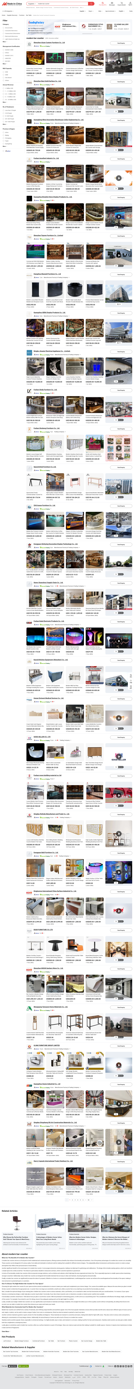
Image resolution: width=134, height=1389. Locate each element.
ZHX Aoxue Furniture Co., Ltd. (44, 505)
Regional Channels (98, 1375)
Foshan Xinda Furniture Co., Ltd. (45, 390)
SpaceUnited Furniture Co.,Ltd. (45, 467)
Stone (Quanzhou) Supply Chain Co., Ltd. (48, 583)
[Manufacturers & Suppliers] (12, 4)
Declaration (67, 1380)
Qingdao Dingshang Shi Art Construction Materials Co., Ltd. (55, 1122)
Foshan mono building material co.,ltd (47, 775)
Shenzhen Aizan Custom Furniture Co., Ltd (49, 43)
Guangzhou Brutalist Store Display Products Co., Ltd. (53, 197)
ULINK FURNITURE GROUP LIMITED (47, 1045)
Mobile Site (77, 1371)
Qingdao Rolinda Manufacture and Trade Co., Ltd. (52, 814)
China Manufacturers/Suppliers (42, 1375)
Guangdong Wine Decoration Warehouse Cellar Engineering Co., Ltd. (59, 120)
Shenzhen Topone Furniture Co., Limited (48, 235)
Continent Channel (78, 1375)
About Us (56, 1371)
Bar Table (51, 1341)
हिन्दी (89, 1377)
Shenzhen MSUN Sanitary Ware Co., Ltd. (48, 968)
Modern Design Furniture (22, 1341)
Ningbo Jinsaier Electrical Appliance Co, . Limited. (52, 351)
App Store (12, 1366)
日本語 (84, 1377)
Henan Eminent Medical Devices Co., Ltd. (49, 698)
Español (27, 1377)
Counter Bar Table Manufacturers (12, 1356)
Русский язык (47, 1377)
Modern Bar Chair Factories (71, 1351)
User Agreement (59, 1380)
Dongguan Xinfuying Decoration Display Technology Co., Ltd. (56, 544)
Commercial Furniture (38, 1341)
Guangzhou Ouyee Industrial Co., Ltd (47, 1084)
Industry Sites (88, 1375)
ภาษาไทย (94, 1377)
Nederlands (67, 1377)
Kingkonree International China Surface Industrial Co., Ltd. (55, 891)
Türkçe (99, 1377)
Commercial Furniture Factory (61, 7)
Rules (131, 11)
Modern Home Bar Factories (51, 1351)
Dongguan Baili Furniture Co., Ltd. (46, 852)
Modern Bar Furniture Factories (31, 1351)
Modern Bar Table (101, 1341)
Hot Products (20, 1375)
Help (99, 11)
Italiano (55, 1377)
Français (40, 1377)
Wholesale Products (57, 1375)
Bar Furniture (61, 1341)
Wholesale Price (68, 1375)
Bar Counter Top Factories (10, 1351)
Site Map (71, 1371)
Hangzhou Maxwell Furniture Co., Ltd (47, 274)
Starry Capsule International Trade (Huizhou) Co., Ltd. (53, 1161)
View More (5, 1331)
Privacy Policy (75, 1380)
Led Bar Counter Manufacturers (35, 1356)
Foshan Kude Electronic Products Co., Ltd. (49, 621)
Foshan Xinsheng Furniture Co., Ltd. (47, 428)
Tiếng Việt (105, 1377)
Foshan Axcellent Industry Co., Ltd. (46, 158)
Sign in (130, 5)
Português (33, 1377)
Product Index (108, 1375)
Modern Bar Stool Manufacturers (111, 1351)
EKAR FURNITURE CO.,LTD (43, 930)
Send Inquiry (121, 43)
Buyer (90, 11)
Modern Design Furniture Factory (44, 7)
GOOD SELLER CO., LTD (42, 737)
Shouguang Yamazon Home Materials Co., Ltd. (51, 1007)
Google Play (23, 1366)
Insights (115, 1375)
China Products (29, 1375)
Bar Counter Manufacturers (90, 1351)
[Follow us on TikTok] (118, 1366)
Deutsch (61, 1377)
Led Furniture (7, 1341)
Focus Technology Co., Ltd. (68, 1382)
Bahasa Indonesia (114, 1377)
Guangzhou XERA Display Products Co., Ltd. (50, 312)
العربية (73, 1377)
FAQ (61, 1371)
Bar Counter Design (86, 1341)
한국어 (79, 1377)
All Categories (8, 11)
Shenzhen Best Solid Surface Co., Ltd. (47, 81)
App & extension (109, 11)
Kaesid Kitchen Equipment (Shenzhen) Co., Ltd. (51, 660)
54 (88, 1200)
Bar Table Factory (74, 7)
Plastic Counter (73, 1341)
